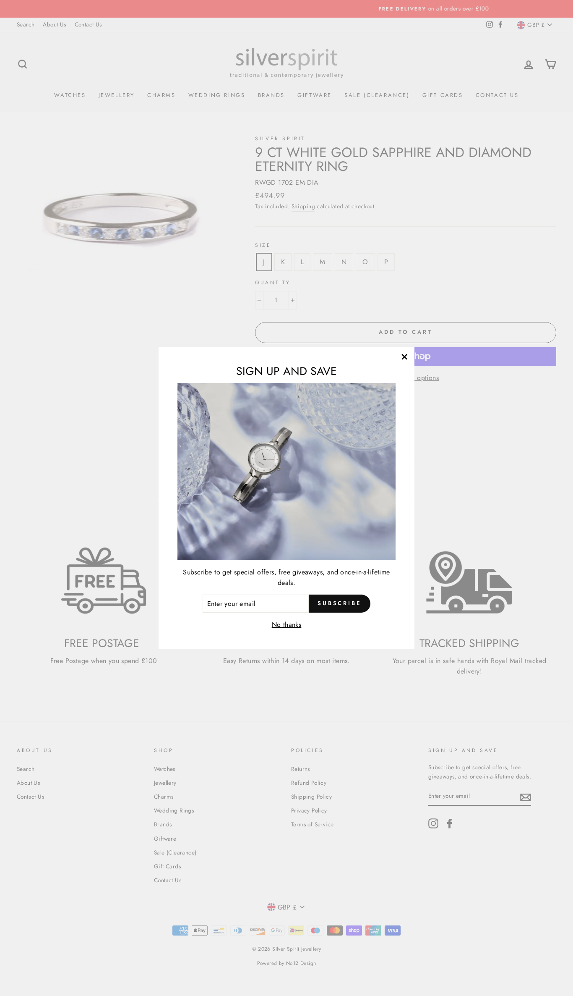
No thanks (287, 624)
